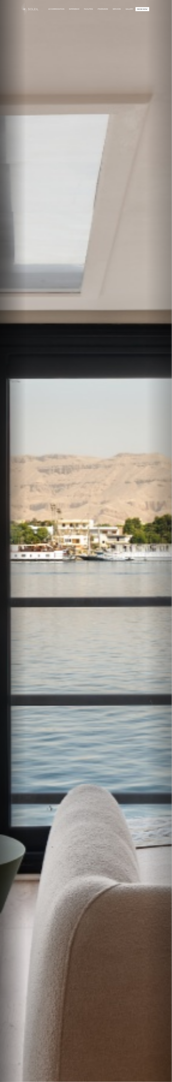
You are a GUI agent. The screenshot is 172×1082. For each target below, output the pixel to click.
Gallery (129, 9)
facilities (88, 9)
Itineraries (103, 9)
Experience (74, 9)
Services (117, 9)
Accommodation (56, 9)
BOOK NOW (142, 9)
